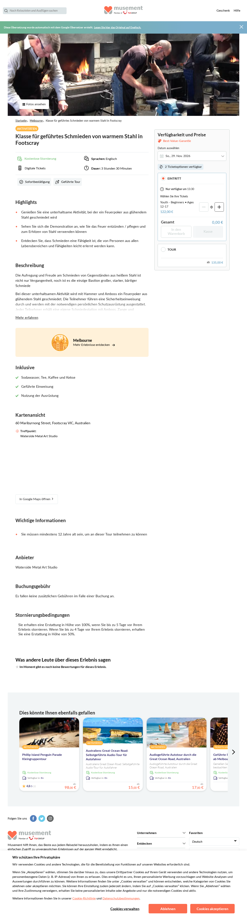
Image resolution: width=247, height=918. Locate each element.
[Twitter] (41, 818)
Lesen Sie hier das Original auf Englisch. (117, 27)
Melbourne (36, 121)
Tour (171, 249)
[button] (192, 178)
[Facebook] (33, 818)
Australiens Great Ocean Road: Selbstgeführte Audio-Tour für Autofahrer (107, 755)
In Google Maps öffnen (35, 499)
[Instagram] (50, 818)
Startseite (21, 121)
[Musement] (123, 10)
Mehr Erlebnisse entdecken (92, 344)
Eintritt (174, 178)
